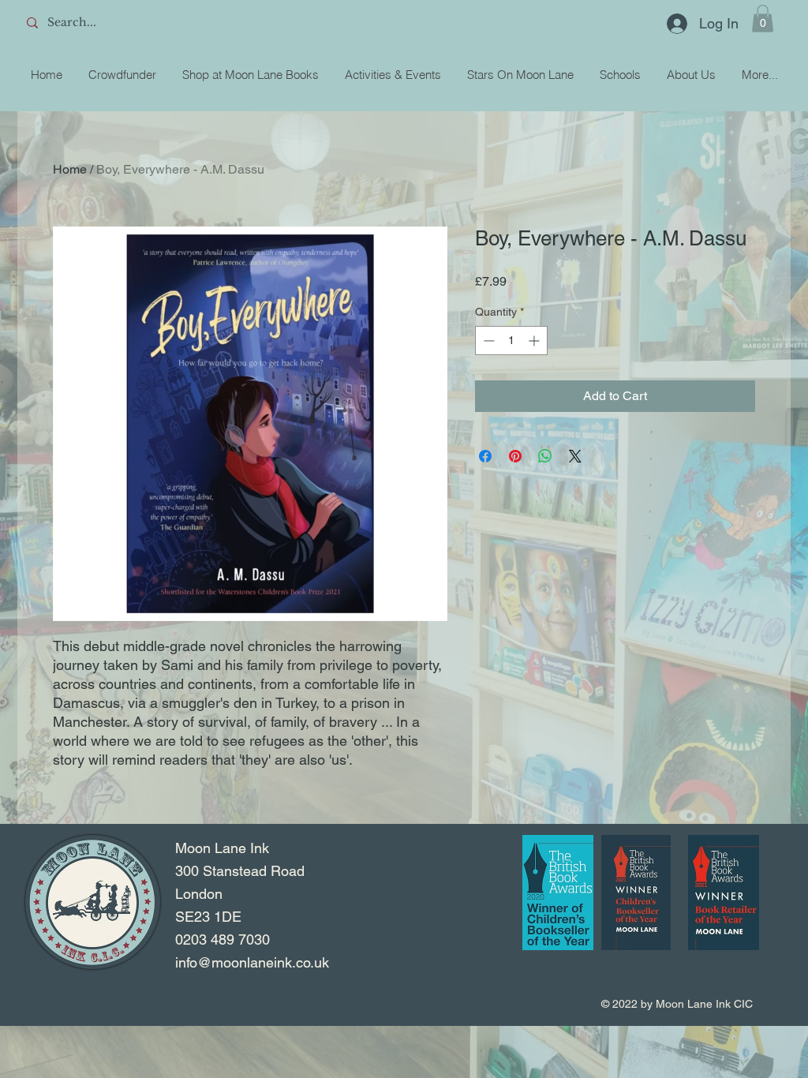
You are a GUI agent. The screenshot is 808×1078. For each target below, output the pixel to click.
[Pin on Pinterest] (515, 456)
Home (70, 169)
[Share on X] (575, 456)
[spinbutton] (511, 340)
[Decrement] (487, 340)
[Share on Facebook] (485, 456)
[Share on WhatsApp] (545, 456)
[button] (762, 18)
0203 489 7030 (222, 939)
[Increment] (535, 340)
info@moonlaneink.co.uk (252, 962)
